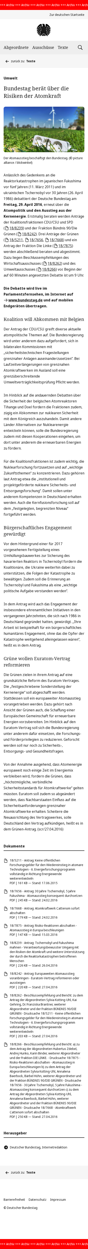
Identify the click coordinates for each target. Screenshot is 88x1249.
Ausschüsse (43, 47)
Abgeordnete (16, 47)
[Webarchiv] (44, 30)
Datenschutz (37, 1199)
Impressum (58, 1199)
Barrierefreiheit (14, 1199)
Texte (63, 47)
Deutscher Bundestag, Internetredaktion (38, 1147)
